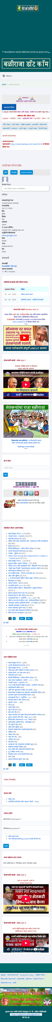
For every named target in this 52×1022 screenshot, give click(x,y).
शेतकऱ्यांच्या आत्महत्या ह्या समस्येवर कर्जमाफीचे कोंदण (25, 692)
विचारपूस (11, 580)
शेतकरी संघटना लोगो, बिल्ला (17, 595)
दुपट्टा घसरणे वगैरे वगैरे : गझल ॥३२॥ (20, 717)
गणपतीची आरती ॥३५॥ (15, 585)
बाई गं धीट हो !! (13, 709)
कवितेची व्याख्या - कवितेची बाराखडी (32, 299)
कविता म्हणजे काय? (27, 294)
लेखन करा (11, 799)
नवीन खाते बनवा (13, 836)
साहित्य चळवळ (25, 124)
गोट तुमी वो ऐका (13, 724)
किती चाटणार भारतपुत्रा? (16, 612)
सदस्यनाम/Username (12, 819)
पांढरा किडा (11, 707)
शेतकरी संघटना (38, 979)
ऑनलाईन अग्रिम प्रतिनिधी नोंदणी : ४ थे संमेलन (23, 603)
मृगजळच (11, 741)
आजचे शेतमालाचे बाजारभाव (16, 551)
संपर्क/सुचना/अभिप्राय (15, 570)
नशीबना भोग (12, 739)
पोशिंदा (10, 732)
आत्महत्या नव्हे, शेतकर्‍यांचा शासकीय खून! (21, 744)
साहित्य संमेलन (40, 975)
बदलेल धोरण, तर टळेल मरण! (17, 672)
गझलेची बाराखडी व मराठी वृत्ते (17, 605)
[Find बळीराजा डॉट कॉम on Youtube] (36, 493)
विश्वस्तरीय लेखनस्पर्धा (8, 979)
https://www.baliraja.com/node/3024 (26, 144)
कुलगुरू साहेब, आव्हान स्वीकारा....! (18, 563)
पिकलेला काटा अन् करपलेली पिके (18, 754)
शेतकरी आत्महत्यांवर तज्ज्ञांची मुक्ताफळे (20, 729)
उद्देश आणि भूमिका (13, 575)
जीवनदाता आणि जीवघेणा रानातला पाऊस (21, 670)
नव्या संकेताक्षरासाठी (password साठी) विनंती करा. (24, 838)
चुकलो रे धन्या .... (13, 702)
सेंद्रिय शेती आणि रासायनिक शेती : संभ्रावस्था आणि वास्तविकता (28, 541)
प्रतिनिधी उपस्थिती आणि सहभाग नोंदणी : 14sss (23, 801)
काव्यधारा (14, 128)
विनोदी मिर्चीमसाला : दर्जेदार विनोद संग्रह (20, 548)
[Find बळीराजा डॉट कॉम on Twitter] (31, 493)
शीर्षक (23, 289)
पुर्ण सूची (5, 622)
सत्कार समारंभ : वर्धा (14, 583)
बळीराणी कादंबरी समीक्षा (15, 746)
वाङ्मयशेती (6, 128)
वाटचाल (14, 172)
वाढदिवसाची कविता (14, 687)
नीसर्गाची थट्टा (13, 675)
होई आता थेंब (12, 712)
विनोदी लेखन (43, 128)
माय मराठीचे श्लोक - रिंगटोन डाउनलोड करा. (22, 573)
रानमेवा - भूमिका (13, 553)
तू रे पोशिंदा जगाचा (14, 751)
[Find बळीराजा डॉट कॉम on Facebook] (26, 493)
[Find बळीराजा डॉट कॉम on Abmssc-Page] (20, 493)
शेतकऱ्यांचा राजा (6, 982)
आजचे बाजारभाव (12, 975)
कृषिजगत (29, 979)
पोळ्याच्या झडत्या (13, 538)
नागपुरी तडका (32, 128)
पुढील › (22, 618)
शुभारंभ (10, 546)
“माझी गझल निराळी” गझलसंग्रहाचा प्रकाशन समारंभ (24, 568)
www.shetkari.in (18, 322)
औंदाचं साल (11, 734)
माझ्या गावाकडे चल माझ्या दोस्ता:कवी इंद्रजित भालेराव (25, 714)
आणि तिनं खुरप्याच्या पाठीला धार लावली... (20, 690)
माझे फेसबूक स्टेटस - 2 (15, 561)
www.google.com (9, 235)
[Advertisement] (26, 29)
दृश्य (6, 172)
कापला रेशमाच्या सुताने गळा (16, 607)
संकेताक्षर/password (11, 828)
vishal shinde (26, 172)
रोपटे (10, 756)
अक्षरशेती (35, 124)
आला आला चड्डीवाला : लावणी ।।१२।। (21, 680)
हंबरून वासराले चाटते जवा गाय (17, 593)
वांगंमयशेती (24, 500)
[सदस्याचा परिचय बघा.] (5, 179)
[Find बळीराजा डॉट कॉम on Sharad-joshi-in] (15, 493)
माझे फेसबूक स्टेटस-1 (15, 533)
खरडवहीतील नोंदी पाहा (9, 266)
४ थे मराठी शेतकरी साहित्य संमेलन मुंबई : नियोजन (23, 578)
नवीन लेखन (7, 124)
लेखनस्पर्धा (43, 124)
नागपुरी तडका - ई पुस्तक (16, 536)
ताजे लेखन (15, 124)
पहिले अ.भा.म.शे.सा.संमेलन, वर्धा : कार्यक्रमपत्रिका (23, 600)
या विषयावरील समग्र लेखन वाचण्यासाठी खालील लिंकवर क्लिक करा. (26, 441)
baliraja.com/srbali (26, 446)
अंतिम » (29, 618)
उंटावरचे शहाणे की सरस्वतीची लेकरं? (19, 695)
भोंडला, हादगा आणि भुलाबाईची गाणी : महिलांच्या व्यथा (24, 565)
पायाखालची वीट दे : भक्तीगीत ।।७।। (20, 598)
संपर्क (14, 982)
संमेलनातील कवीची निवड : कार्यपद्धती (19, 722)
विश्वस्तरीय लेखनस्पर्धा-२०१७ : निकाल (20, 719)
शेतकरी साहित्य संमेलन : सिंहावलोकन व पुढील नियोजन (25, 588)
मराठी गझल (23, 128)
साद (9, 704)
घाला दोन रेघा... (13, 736)
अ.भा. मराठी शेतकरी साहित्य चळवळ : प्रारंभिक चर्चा (24, 685)
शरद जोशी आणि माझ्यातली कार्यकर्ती (19, 610)
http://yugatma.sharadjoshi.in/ (25, 1014)
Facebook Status (27, 975)
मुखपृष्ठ (4, 84)
